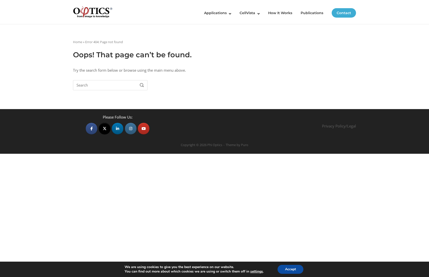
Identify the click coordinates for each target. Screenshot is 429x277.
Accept (290, 269)
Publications (312, 13)
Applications (215, 13)
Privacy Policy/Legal (339, 125)
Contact (344, 13)
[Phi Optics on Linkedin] (117, 128)
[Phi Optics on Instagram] (131, 128)
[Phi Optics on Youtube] (143, 128)
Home (77, 42)
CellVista (247, 13)
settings (256, 271)
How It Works (280, 13)
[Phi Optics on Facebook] (91, 128)
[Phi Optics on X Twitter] (104, 128)
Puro (244, 145)
